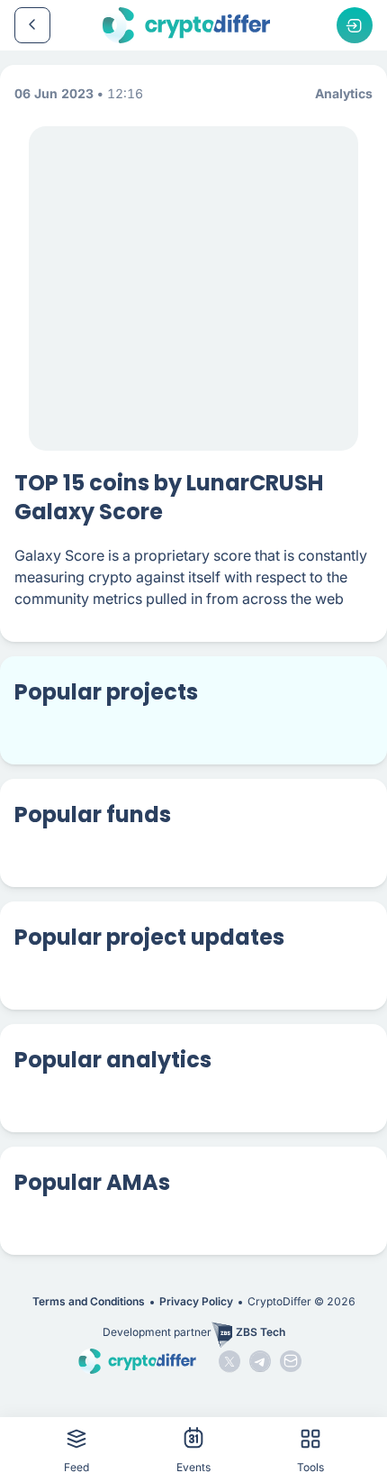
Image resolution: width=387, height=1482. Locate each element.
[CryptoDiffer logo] (186, 25)
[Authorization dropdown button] (355, 25)
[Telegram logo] (260, 1361)
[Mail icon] (291, 1361)
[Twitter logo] (229, 1361)
